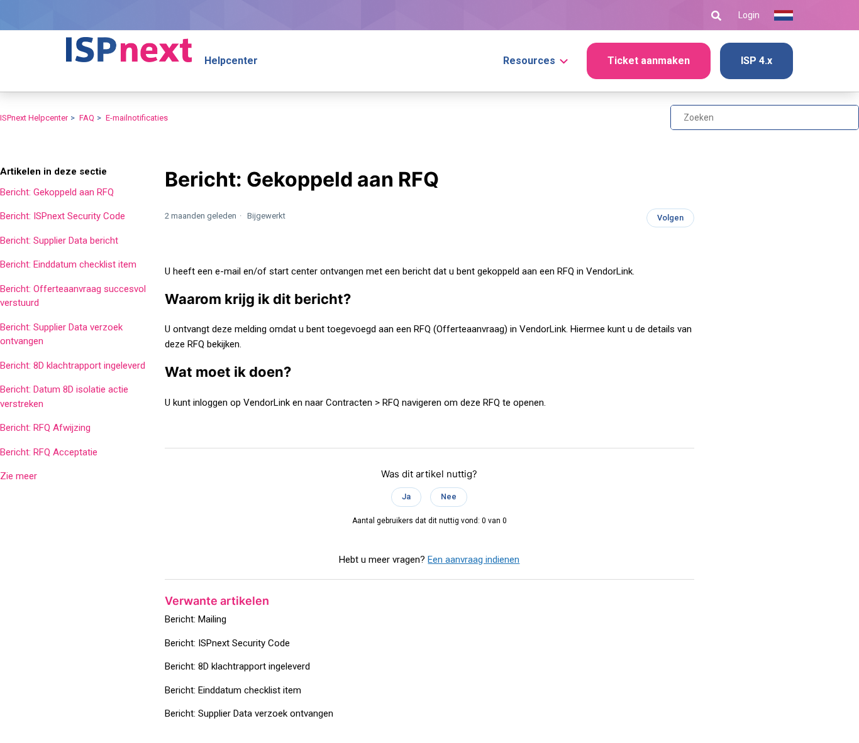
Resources (529, 61)
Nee (449, 496)
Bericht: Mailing (195, 619)
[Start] (129, 44)
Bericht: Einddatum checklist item (68, 264)
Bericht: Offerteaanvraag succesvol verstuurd (73, 296)
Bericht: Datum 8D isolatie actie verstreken (64, 396)
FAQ (86, 117)
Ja (406, 496)
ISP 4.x (756, 61)
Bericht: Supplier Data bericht (59, 240)
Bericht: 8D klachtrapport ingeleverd (72, 365)
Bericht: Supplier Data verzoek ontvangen (61, 334)
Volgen (670, 217)
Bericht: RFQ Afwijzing (45, 427)
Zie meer (18, 476)
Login (749, 15)
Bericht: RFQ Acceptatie (48, 452)
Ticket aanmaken (648, 61)
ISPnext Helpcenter (34, 117)
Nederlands (783, 15)
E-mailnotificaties (137, 117)
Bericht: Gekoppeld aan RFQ (57, 192)
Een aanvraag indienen (473, 559)
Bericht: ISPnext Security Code (62, 216)
